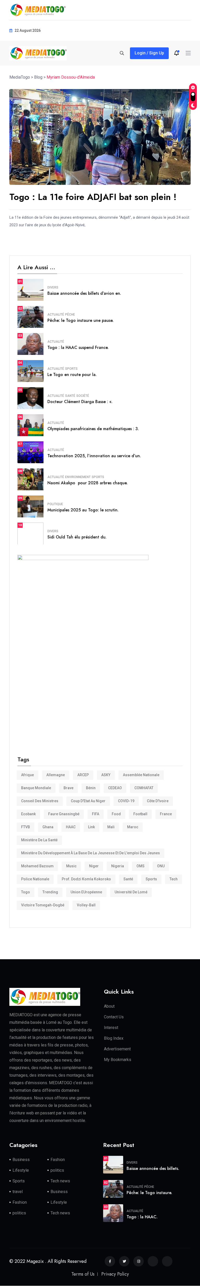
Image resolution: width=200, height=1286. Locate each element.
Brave (68, 788)
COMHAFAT (143, 788)
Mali (111, 827)
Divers (52, 287)
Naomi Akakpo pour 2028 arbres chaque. (87, 483)
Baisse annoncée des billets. (153, 1168)
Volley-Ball (86, 905)
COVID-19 (126, 801)
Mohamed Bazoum (37, 866)
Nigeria (117, 866)
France (166, 814)
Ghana (47, 827)
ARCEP (83, 775)
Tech (174, 879)
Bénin (91, 788)
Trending (50, 892)
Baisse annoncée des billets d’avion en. (84, 293)
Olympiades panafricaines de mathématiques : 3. (93, 429)
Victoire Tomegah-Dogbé (42, 905)
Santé (70, 395)
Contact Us (114, 1016)
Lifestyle (20, 1170)
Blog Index (113, 1038)
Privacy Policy (115, 1274)
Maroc (132, 827)
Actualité (55, 314)
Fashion (58, 1159)
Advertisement (117, 1048)
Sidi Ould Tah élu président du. (77, 537)
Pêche (70, 314)
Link (91, 827)
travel (17, 1191)
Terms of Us (83, 1274)
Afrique (27, 775)
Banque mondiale (36, 788)
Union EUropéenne (86, 892)
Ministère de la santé (39, 840)
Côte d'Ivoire (157, 801)
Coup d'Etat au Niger (88, 801)
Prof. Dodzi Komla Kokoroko (86, 879)
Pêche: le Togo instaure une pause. (80, 320)
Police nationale (35, 879)
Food (116, 814)
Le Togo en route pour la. (72, 375)
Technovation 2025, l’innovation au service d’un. (94, 456)
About (109, 1006)
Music (71, 866)
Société (82, 395)
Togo (25, 892)
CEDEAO (115, 788)
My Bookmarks (117, 1059)
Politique (55, 504)
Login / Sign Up (149, 53)
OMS (140, 866)
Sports (71, 368)
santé (128, 879)
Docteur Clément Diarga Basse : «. (80, 402)
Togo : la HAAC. (142, 1217)
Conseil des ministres (39, 801)
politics (57, 1170)
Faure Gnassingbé (63, 814)
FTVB (25, 827)
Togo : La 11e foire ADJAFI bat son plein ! (94, 197)
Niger (94, 866)
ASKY (105, 775)
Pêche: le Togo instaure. (149, 1193)
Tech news (60, 1180)
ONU (161, 866)
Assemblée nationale (141, 775)
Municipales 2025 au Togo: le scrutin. (82, 510)
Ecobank (28, 814)
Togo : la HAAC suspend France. (78, 347)
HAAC (71, 827)
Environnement (78, 477)
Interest (111, 1027)
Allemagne (55, 775)
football (140, 814)
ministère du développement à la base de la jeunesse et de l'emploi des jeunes (90, 853)
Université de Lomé (131, 892)
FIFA (95, 814)
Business (21, 1159)
